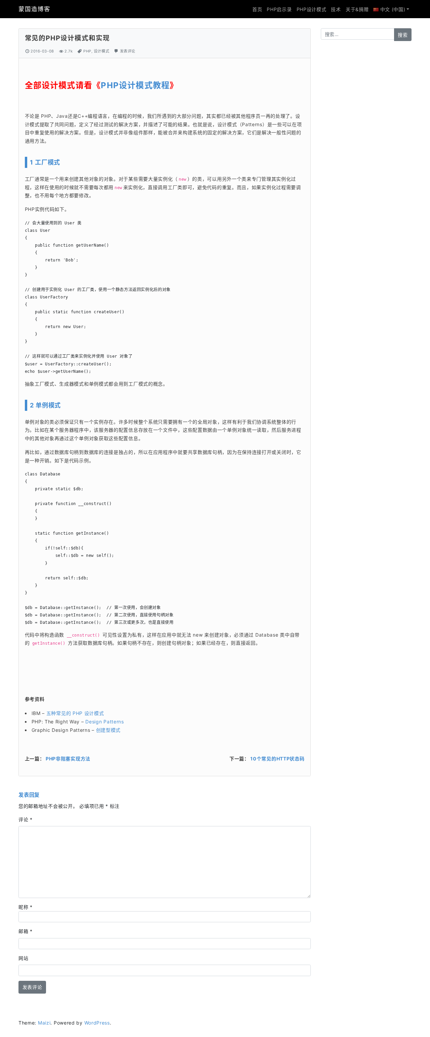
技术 (336, 9)
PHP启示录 (279, 9)
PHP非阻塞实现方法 (68, 758)
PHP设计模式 (312, 9)
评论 (25, 819)
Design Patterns (104, 721)
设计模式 (101, 51)
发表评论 (127, 51)
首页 (257, 9)
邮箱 (25, 931)
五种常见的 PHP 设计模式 (75, 713)
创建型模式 (107, 730)
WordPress (97, 1023)
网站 (23, 958)
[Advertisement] (366, 151)
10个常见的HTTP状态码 (277, 758)
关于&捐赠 (357, 9)
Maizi (44, 1023)
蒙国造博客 (34, 8)
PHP (87, 51)
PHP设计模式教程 (135, 85)
